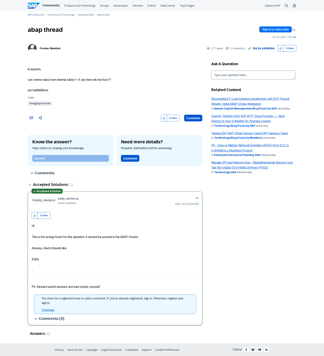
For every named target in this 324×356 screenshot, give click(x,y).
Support (147, 349)
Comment (193, 118)
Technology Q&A (225, 172)
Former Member (50, 48)
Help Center (167, 5)
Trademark (131, 349)
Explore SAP (272, 5)
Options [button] (293, 29)
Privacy (59, 349)
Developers (121, 5)
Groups (104, 5)
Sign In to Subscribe (275, 29)
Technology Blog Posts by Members (238, 137)
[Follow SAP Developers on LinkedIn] (266, 349)
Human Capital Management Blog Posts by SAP (245, 108)
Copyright (92, 349)
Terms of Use (75, 349)
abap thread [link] (103, 15)
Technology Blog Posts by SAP (234, 125)
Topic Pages (187, 5)
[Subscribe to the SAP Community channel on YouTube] (259, 349)
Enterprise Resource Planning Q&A (237, 154)
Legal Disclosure (111, 349)
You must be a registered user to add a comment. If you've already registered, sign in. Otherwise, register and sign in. (112, 300)
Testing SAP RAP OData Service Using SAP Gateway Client (249, 133)
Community (51, 5)
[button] (281, 48)
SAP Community (36, 15)
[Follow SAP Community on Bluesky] (252, 349)
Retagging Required (39, 103)
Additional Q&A (86, 15)
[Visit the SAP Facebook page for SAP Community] (246, 349)
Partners (138, 5)
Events (152, 5)
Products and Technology (79, 5)
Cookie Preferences (167, 349)
